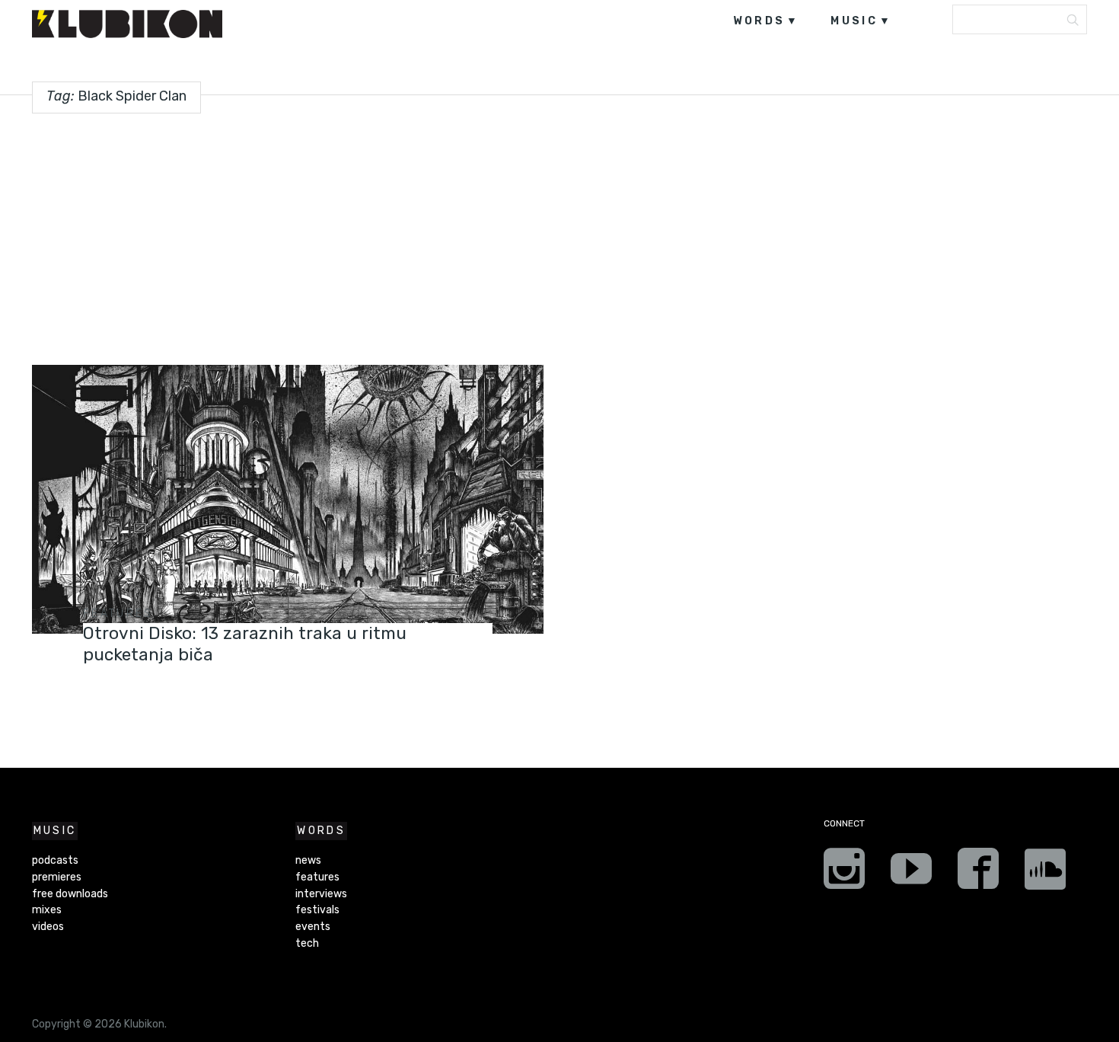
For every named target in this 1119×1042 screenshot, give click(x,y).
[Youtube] (911, 873)
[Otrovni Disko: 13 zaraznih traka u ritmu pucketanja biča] (288, 499)
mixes (47, 909)
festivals (317, 909)
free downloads (70, 893)
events (312, 926)
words (759, 20)
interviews (321, 893)
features (118, 613)
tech (307, 943)
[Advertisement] (559, 233)
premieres (56, 877)
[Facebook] (978, 873)
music (854, 20)
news (308, 860)
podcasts (55, 860)
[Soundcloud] (1045, 873)
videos (48, 926)
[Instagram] (844, 873)
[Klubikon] (127, 24)
